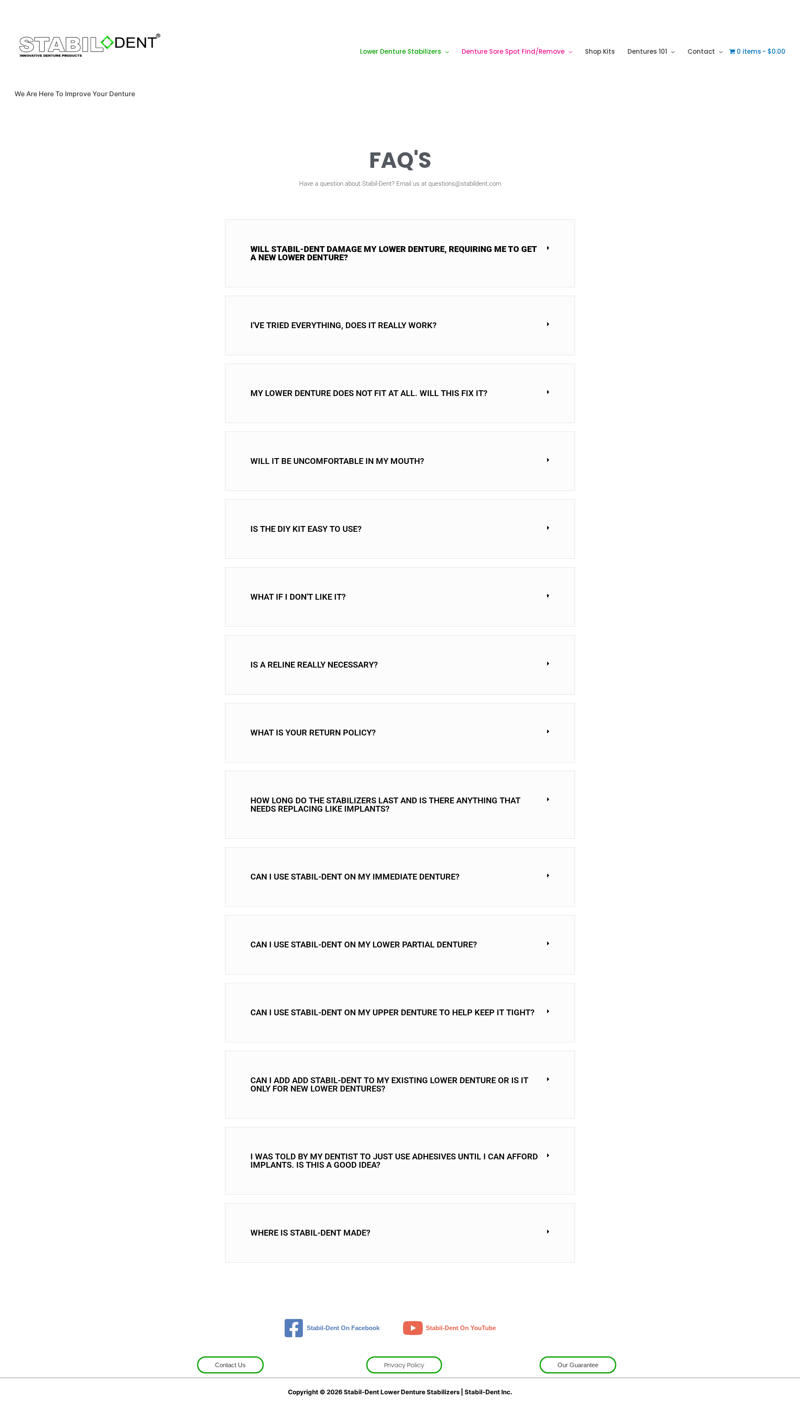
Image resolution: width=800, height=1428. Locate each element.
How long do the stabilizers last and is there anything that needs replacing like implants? (385, 804)
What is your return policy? (313, 733)
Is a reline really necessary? (314, 665)
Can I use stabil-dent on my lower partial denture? (363, 945)
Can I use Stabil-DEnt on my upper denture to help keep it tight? (392, 1012)
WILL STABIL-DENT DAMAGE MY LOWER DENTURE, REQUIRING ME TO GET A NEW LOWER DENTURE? (393, 253)
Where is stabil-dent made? (310, 1233)
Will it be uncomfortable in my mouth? (337, 461)
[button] (445, 51)
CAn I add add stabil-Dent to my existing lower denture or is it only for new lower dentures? (389, 1084)
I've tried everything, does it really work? (343, 325)
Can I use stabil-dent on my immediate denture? (355, 877)
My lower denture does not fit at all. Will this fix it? (369, 393)
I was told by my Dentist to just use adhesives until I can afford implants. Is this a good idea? (394, 1160)
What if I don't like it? (298, 597)
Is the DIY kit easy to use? (306, 529)
